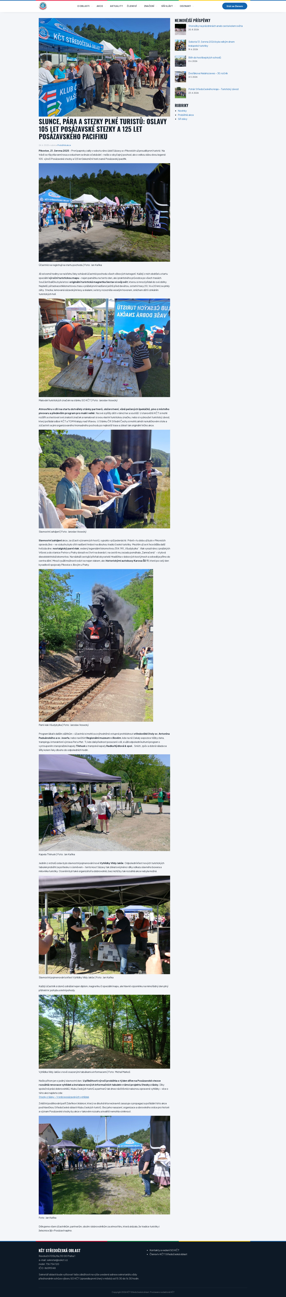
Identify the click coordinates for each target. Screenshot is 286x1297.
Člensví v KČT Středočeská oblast (168, 1254)
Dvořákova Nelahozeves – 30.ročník (208, 73)
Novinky (182, 110)
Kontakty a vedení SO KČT (164, 1250)
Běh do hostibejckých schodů (204, 57)
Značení (149, 6)
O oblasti (83, 6)
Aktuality (116, 6)
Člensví (132, 6)
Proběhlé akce (64, 145)
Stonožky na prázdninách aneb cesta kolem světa (215, 25)
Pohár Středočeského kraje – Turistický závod (213, 89)
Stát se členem (235, 6)
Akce (100, 6)
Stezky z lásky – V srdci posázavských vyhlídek (64, 1096)
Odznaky (185, 6)
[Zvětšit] (166, 167)
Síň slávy (167, 6)
